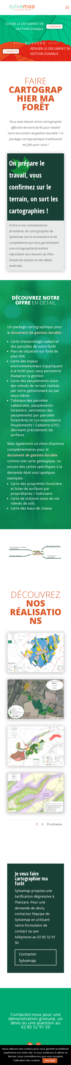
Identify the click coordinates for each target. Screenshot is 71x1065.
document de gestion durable (36, 332)
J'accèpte (49, 1060)
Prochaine (54, 824)
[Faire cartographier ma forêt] (35, 671)
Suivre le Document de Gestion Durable (25, 26)
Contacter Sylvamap (28, 957)
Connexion (54, 26)
